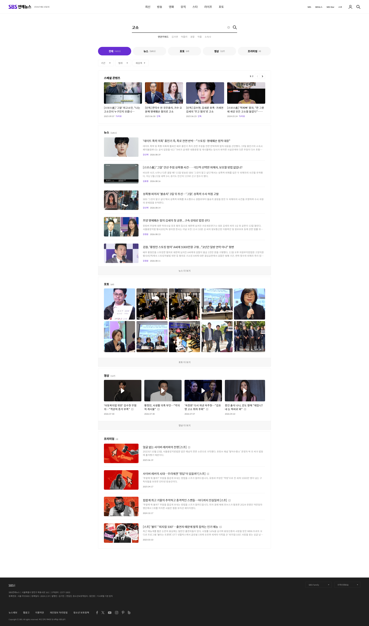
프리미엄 (254, 51)
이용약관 (39, 612)
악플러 (184, 37)
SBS (309, 7)
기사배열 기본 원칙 (105, 596)
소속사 (208, 37)
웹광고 (26, 612)
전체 (115, 51)
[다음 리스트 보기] (262, 76)
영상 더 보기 (185, 425)
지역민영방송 (343, 584)
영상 (219, 51)
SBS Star (330, 7)
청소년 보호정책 (81, 612)
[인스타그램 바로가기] (116, 612)
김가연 (175, 37)
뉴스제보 (13, 612)
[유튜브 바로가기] (109, 612)
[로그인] (350, 7)
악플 (199, 37)
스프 (340, 7)
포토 (184, 51)
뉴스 (150, 51)
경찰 (192, 37)
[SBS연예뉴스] (20, 7)
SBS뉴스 (318, 7)
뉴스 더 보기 (185, 271)
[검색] (358, 7)
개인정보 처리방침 (59, 612)
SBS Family (314, 584)
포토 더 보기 (185, 362)
